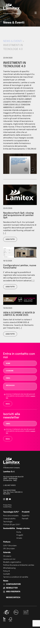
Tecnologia (7, 522)
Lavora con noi (9, 559)
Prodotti (26, 512)
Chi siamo (7, 556)
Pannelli (25, 519)
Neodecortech (13, 597)
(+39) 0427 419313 (9, 485)
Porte (18, 532)
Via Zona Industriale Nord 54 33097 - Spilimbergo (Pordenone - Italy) (13, 478)
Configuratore (13, 584)
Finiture (6, 542)
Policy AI (6, 571)
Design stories (23, 528)
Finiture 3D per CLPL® (11, 525)
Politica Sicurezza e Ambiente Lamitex (18, 565)
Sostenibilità (9, 528)
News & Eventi (12, 41)
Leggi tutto (10, 239)
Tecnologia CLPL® (11, 512)
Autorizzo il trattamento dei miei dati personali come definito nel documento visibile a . (20, 396)
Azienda (6, 552)
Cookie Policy (7, 507)
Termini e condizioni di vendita (15, 577)
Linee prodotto (9, 519)
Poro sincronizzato (11, 516)
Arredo (19, 538)
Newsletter (12, 588)
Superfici (25, 516)
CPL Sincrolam (9, 549)
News (5, 581)
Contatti (6, 574)
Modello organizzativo (12, 562)
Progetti (19, 535)
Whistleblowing (9, 568)
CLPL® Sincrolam (10, 546)
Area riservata (13, 592)
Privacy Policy (7, 505)
